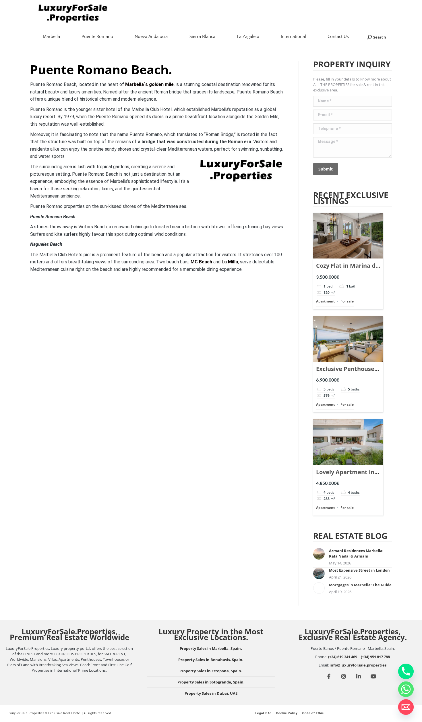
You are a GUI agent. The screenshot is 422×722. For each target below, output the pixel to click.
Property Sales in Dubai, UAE (211, 693)
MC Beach (201, 262)
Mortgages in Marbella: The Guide (360, 584)
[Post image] (319, 554)
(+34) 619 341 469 (342, 656)
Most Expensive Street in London (359, 570)
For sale (347, 301)
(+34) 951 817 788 (375, 656)
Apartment (325, 301)
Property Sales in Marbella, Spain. (211, 648)
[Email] (406, 707)
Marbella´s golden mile (149, 84)
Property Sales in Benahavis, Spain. (210, 659)
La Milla (230, 262)
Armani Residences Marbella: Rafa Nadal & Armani (356, 553)
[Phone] (406, 671)
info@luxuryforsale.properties (358, 665)
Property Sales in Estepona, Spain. (210, 670)
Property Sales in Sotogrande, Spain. (211, 682)
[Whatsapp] (406, 689)
